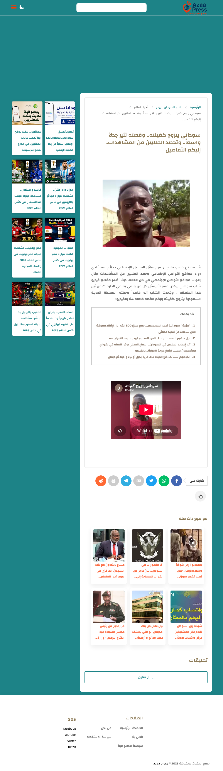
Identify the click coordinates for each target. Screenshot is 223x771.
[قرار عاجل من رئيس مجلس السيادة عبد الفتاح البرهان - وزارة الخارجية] (109, 607)
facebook (69, 729)
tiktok (72, 747)
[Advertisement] (111, 60)
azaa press (160, 763)
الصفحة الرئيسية (131, 728)
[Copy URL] (201, 498)
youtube (70, 735)
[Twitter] (152, 483)
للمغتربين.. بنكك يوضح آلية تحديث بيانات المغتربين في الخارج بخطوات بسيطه (28, 141)
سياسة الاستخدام (99, 737)
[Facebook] (177, 483)
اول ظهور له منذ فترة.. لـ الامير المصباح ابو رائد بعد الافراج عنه (150, 338)
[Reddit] (101, 483)
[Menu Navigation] (14, 7)
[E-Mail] (139, 483)
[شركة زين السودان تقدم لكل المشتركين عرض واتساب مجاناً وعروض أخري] (186, 607)
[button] (22, 8)
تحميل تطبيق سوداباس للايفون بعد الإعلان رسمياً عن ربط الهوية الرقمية (60, 141)
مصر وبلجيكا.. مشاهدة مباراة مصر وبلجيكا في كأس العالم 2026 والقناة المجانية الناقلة (27, 260)
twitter (71, 741)
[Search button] (82, 7)
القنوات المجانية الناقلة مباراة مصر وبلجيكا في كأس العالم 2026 (63, 257)
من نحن (106, 728)
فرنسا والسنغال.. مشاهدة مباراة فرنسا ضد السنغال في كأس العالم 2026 (27, 199)
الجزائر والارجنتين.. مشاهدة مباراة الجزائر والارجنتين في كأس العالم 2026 (60, 199)
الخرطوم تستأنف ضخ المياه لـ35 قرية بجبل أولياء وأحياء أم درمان (149, 357)
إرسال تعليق (146, 677)
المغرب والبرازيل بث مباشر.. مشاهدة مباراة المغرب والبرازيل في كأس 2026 (27, 321)
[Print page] (114, 483)
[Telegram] (127, 483)
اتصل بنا (137, 737)
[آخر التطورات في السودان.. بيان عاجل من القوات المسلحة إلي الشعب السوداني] (147, 545)
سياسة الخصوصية (130, 746)
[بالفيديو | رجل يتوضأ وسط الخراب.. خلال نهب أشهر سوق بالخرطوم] (186, 545)
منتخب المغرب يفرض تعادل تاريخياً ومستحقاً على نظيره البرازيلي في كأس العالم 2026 (60, 321)
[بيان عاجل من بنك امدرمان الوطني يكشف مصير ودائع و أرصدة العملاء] (147, 607)
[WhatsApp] (165, 483)
